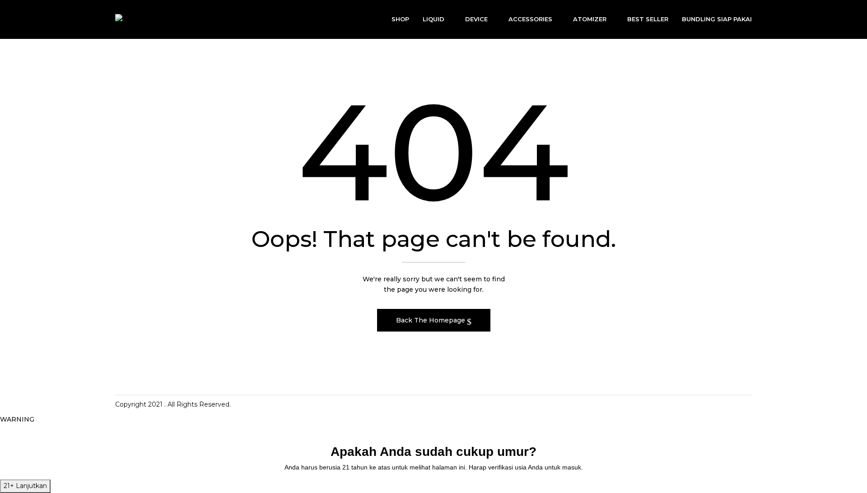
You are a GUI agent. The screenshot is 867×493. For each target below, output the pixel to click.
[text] (433, 467)
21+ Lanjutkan (25, 486)
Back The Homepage (431, 320)
